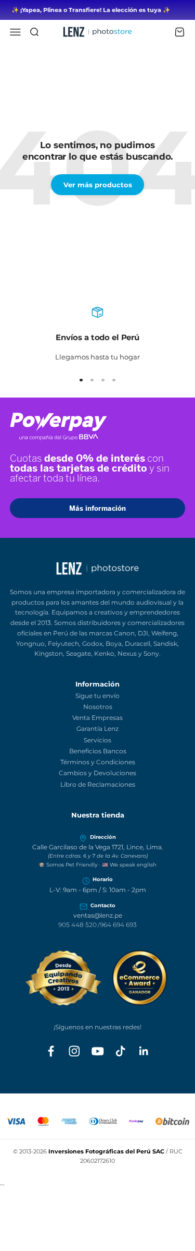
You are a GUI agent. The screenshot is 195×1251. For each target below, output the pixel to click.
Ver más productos (97, 185)
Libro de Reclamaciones (97, 784)
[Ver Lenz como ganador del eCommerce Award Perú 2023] (97, 977)
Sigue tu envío (97, 696)
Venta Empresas (97, 717)
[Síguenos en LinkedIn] (144, 1051)
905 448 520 (77, 925)
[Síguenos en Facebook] (51, 1051)
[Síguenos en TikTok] (120, 1051)
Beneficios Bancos (97, 751)
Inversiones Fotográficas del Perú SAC (106, 1151)
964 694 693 (118, 925)
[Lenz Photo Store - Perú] (98, 568)
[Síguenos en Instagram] (74, 1051)
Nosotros (97, 707)
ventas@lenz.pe (97, 915)
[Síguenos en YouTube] (98, 1051)
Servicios (97, 740)
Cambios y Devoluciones (97, 773)
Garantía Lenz (97, 728)
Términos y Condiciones (97, 762)
